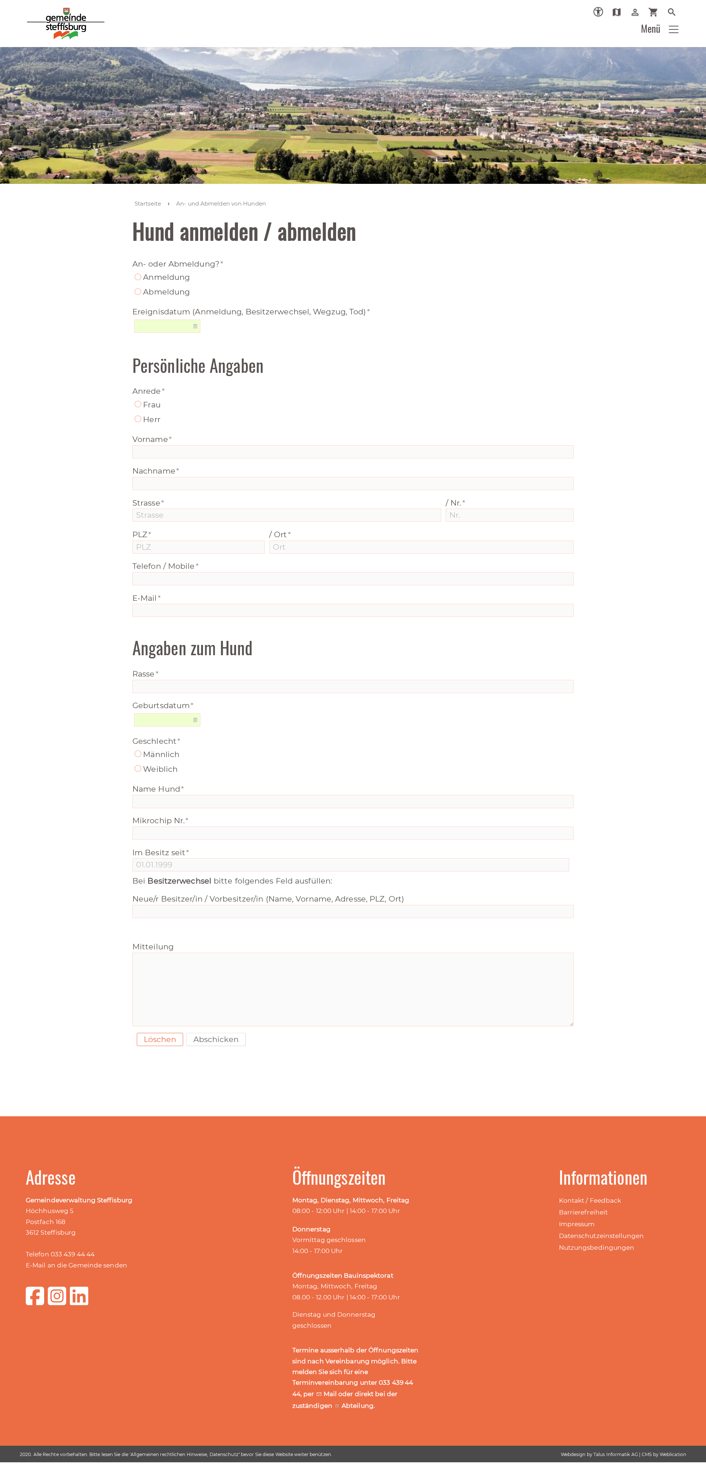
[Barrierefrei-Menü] (598, 12)
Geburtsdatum (162, 705)
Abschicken (216, 1039)
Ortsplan (619, 12)
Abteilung (358, 1405)
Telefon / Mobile (165, 566)
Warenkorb (656, 12)
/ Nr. (455, 502)
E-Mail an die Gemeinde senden (76, 1265)
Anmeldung (166, 277)
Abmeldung (166, 291)
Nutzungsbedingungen (597, 1247)
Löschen (160, 1039)
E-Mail (146, 598)
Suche (674, 12)
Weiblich (160, 769)
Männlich (161, 754)
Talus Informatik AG (615, 1454)
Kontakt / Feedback (590, 1200)
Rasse (145, 673)
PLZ (141, 534)
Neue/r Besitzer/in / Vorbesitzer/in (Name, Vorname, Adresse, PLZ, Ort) (268, 898)
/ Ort (280, 534)
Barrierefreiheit (583, 1212)
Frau (151, 404)
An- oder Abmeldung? (177, 263)
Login (638, 12)
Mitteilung (153, 946)
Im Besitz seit (160, 852)
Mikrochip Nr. (160, 820)
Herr (151, 419)
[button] (674, 29)
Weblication (673, 1454)
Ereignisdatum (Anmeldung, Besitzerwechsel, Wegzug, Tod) (251, 311)
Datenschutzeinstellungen (601, 1235)
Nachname (155, 470)
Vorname (152, 439)
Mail (331, 1394)
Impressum (577, 1224)
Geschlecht (156, 741)
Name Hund (158, 788)
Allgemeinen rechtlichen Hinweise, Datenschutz (184, 1454)
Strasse (148, 502)
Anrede (148, 391)
